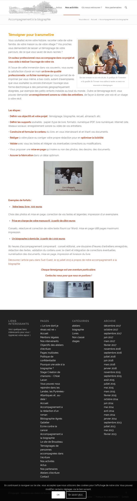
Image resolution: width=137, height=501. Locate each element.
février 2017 (110, 345)
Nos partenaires (49, 469)
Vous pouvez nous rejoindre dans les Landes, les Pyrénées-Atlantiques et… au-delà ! (52, 391)
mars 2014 (109, 414)
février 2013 (110, 434)
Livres (75, 333)
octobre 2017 (111, 329)
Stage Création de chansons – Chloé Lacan (50, 376)
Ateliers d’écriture (49, 472)
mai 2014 (109, 407)
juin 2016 (108, 360)
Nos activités (47, 461)
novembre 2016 (112, 349)
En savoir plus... (76, 495)
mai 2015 (109, 387)
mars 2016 (109, 364)
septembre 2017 (112, 333)
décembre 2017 (112, 325)
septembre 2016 (113, 352)
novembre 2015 (112, 372)
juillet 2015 (109, 383)
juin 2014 (108, 403)
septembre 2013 (112, 422)
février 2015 (110, 395)
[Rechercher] (126, 7)
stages (76, 341)
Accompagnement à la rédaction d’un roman (51, 411)
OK (58, 495)
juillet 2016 (109, 356)
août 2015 (109, 380)
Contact (44, 476)
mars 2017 (109, 341)
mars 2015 (109, 391)
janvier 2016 (110, 368)
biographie (78, 329)
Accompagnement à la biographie (29, 19)
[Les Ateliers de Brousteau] (33, 7)
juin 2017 (108, 337)
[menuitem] (48, 7)
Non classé (78, 337)
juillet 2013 (109, 426)
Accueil (44, 333)
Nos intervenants (49, 341)
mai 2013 (108, 430)
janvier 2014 (110, 418)
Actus (43, 465)
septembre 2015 (113, 376)
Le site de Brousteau (51, 441)
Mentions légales (49, 337)
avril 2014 (109, 411)
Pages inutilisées (49, 352)
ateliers (76, 325)
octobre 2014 (111, 399)
